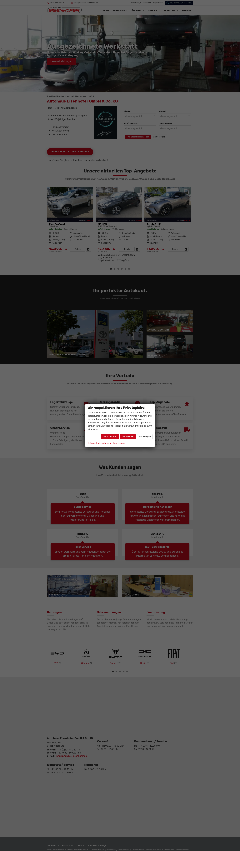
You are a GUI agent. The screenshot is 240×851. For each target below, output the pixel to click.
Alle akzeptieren (110, 436)
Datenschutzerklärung (99, 443)
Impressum (119, 443)
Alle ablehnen (128, 436)
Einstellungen (145, 436)
